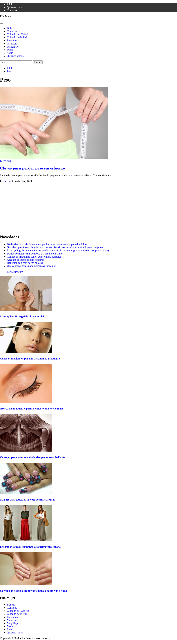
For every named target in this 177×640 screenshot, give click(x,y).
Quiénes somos (15, 7)
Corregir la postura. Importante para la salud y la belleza (33, 590)
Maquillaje (12, 46)
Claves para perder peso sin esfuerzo (32, 168)
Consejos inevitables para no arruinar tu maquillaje (30, 358)
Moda (10, 49)
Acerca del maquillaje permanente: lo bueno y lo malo (31, 408)
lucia (7, 181)
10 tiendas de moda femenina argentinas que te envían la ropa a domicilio (47, 244)
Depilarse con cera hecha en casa (25, 262)
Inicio (10, 4)
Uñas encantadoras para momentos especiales (31, 265)
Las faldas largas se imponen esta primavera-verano (30, 546)
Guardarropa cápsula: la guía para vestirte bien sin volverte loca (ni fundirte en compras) (55, 247)
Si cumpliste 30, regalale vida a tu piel (22, 316)
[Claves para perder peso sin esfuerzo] (54, 157)
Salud (10, 52)
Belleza (11, 28)
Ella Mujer (6, 16)
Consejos (12, 31)
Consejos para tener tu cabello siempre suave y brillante (32, 457)
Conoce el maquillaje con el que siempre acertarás (34, 256)
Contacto (12, 10)
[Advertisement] (88, 207)
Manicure (12, 43)
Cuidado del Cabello (18, 34)
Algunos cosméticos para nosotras (25, 259)
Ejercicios (12, 40)
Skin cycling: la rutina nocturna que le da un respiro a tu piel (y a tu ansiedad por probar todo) (58, 250)
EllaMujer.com (15, 271)
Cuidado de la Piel (17, 37)
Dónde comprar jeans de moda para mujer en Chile (34, 253)
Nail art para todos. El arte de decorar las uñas (27, 499)
